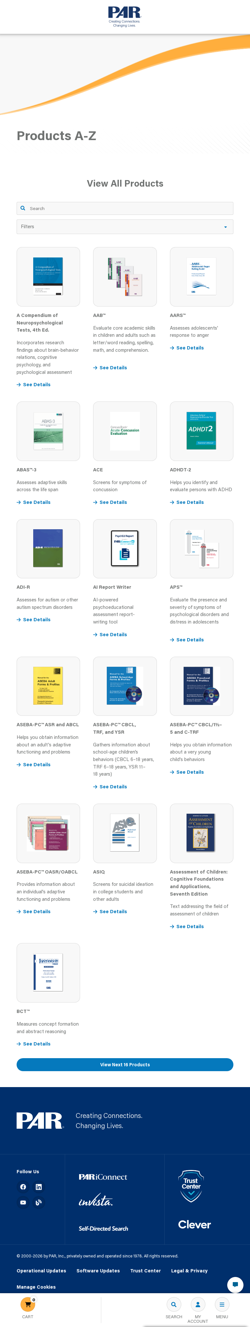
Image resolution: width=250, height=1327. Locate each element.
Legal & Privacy (189, 1271)
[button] (125, 226)
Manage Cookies (36, 1287)
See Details (36, 384)
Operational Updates (41, 1271)
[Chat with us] (235, 1285)
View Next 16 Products (125, 1065)
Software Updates (98, 1271)
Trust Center (145, 1271)
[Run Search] (23, 208)
